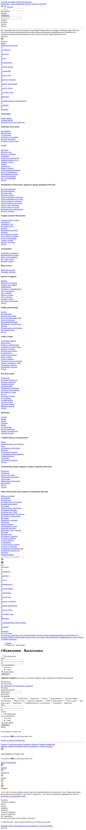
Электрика (5, 458)
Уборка (3, 164)
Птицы (3, 421)
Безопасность (6, 500)
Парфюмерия (6, 287)
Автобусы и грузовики (9, 137)
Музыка (4, 326)
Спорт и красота (7, 540)
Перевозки (5, 156)
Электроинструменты (9, 460)
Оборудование (6, 118)
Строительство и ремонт (10, 544)
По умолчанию (6, 686)
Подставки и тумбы (8, 392)
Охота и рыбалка (7, 359)
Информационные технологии (12, 514)
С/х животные (6, 427)
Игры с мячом (6, 357)
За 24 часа (7, 667)
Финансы (4, 552)
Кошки (3, 419)
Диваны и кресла (7, 384)
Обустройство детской (9, 234)
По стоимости (27, 686)
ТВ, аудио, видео (7, 259)
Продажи (4, 532)
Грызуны (4, 423)
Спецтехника (6, 135)
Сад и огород (6, 398)
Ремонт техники (7, 168)
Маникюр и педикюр (9, 283)
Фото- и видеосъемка (9, 172)
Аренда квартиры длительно (12, 197)
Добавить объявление (47, 744)
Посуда (3, 394)
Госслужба (5, 506)
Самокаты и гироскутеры (10, 347)
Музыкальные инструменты (11, 328)
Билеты (4, 312)
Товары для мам (7, 240)
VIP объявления (10, 656)
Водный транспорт (8, 139)
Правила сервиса (7, 746)
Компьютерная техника (10, 255)
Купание (4, 232)
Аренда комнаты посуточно (11, 203)
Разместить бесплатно (9, 45)
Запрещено (20, 2)
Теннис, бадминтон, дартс (11, 363)
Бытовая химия (7, 386)
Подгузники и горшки (9, 236)
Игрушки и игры (7, 226)
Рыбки (3, 425)
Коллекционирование (9, 322)
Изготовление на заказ (9, 174)
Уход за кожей (6, 293)
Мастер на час (6, 152)
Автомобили (6, 131)
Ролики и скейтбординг (10, 345)
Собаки (4, 417)
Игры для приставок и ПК (11, 318)
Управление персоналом (10, 550)
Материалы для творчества (11, 324)
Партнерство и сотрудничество (13, 122)
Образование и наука (9, 526)
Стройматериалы (7, 456)
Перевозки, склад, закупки (11, 530)
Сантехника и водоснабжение (12, 454)
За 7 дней (7, 669)
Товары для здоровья (9, 285)
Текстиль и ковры (7, 404)
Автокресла (5, 222)
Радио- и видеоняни (8, 238)
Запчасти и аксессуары (9, 141)
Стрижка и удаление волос (11, 289)
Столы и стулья (7, 402)
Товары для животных (9, 431)
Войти (3, 43)
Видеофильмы (6, 314)
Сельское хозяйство (8, 538)
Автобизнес (5, 498)
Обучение (4, 150)
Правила (28, 2)
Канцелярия (5, 483)
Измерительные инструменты (12, 444)
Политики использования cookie (13, 796)
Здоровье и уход (7, 224)
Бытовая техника (7, 261)
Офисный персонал (8, 528)
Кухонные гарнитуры (9, 380)
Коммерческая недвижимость (12, 209)
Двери (3, 442)
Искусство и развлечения (10, 516)
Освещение (5, 378)
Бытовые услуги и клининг (11, 502)
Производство (6, 534)
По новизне (17, 686)
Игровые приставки (8, 316)
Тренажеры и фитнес (9, 365)
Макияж (4, 281)
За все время (8, 672)
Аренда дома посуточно (10, 207)
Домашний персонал (9, 510)
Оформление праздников (10, 481)
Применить (5, 15)
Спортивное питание (9, 367)
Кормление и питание (9, 230)
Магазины (5, 518)
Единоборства (6, 353)
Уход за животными (8, 178)
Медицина (5, 522)
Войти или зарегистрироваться (13, 740)
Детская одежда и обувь (10, 220)
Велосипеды (5, 343)
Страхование (6, 542)
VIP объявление (10, 714)
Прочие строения (7, 211)
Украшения (5, 473)
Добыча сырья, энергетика (11, 508)
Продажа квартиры (8, 189)
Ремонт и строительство (10, 158)
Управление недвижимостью (12, 548)
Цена (3, 705)
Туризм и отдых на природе (11, 361)
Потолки (4, 450)
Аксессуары (5, 479)
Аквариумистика (7, 433)
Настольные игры (8, 330)
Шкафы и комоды (7, 406)
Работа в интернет (8, 496)
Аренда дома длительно (10, 205)
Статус (3, 712)
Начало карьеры (7, 524)
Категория (5, 694)
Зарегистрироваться (8, 762)
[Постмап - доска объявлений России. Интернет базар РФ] (23, 4)
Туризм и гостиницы (9, 546)
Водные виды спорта (9, 351)
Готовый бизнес (7, 120)
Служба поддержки (8, 2)
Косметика (5, 471)
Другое (3, 180)
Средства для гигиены (9, 301)
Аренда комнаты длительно (11, 201)
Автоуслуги (5, 166)
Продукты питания (8, 176)
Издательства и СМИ (9, 512)
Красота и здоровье (8, 154)
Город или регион (8, 690)
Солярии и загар (7, 299)
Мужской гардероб (8, 272)
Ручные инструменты (9, 452)
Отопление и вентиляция (10, 448)
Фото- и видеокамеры (9, 257)
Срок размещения (7, 716)
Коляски (4, 228)
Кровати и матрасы (8, 382)
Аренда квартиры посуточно (12, 199)
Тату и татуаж (6, 297)
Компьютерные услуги (9, 160)
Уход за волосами (7, 291)
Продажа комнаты (8, 191)
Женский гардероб (8, 270)
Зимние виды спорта (9, 355)
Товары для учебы (8, 242)
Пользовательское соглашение (25, 746)
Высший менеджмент (9, 504)
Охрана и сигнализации (10, 390)
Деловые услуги (7, 162)
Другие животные (8, 429)
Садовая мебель (7, 400)
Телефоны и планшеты (9, 253)
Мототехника (6, 133)
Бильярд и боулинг (8, 349)
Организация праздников (10, 170)
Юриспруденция (7, 555)
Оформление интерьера (10, 388)
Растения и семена (8, 396)
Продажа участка (7, 195)
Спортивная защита (8, 341)
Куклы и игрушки (8, 475)
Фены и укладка (7, 295)
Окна (3, 446)
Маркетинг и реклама (9, 520)
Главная (4, 744)
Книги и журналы (8, 320)
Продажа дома (6, 193)
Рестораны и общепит (9, 536)
